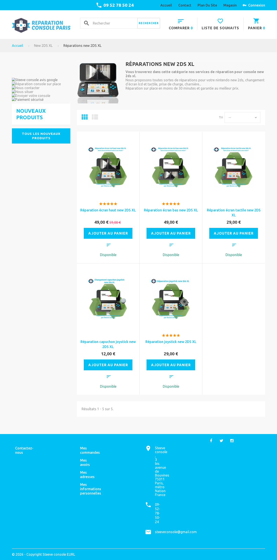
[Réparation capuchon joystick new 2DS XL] (108, 299)
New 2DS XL (43, 45)
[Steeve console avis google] (41, 80)
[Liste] (95, 118)
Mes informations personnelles (90, 489)
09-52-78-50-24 (157, 513)
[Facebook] (211, 440)
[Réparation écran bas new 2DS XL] (171, 167)
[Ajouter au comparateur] (108, 246)
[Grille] (85, 118)
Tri (221, 117)
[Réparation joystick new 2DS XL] (171, 299)
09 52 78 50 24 (118, 5)
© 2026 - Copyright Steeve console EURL (43, 554)
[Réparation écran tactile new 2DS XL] (233, 167)
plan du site (207, 5)
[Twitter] (221, 440)
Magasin (230, 5)
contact (184, 5)
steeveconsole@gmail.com (176, 532)
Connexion (256, 5)
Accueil (166, 5)
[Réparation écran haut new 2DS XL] (108, 167)
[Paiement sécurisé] (41, 99)
